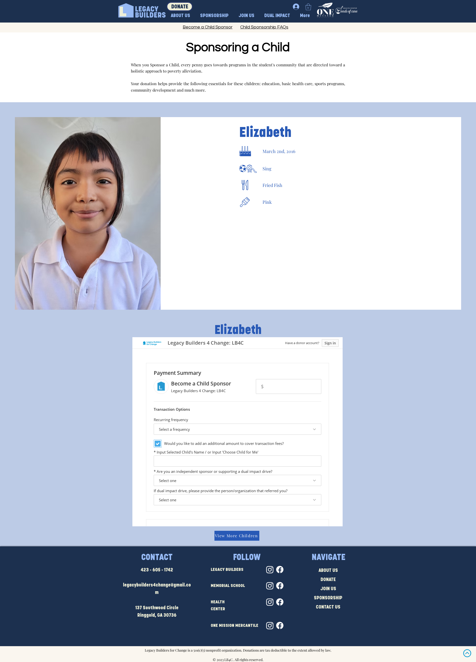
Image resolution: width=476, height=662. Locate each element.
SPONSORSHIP (328, 598)
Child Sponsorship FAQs (264, 27)
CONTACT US (328, 607)
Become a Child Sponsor (208, 27)
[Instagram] (270, 569)
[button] (308, 6)
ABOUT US (328, 570)
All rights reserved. (249, 659)
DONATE (328, 580)
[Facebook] (280, 569)
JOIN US (328, 589)
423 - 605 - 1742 (157, 570)
